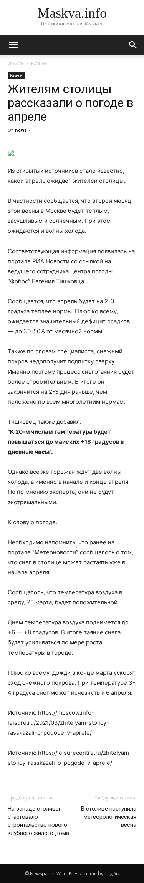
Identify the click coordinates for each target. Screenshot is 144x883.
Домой (16, 63)
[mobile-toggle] (13, 45)
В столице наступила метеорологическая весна (108, 816)
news (20, 130)
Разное (39, 63)
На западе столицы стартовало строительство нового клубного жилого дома (38, 820)
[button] (133, 45)
